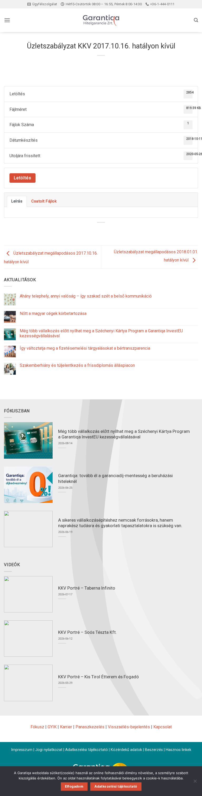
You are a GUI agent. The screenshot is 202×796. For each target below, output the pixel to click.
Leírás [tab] (16, 201)
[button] (7, 20)
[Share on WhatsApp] (82, 231)
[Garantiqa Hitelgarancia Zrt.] (101, 20)
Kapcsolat (162, 726)
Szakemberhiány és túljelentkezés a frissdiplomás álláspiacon (77, 365)
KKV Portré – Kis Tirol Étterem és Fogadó (98, 676)
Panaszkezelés (89, 726)
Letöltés (22, 177)
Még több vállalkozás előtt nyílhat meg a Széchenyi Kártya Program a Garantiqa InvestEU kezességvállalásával (101, 333)
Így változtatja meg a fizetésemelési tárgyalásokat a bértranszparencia (85, 348)
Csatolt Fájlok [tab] (44, 201)
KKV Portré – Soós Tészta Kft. (87, 632)
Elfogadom (74, 786)
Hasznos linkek (178, 750)
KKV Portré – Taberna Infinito (86, 588)
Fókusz (37, 726)
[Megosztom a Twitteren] (101, 231)
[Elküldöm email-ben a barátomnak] (110, 231)
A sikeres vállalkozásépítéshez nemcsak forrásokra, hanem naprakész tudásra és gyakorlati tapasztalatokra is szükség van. (120, 523)
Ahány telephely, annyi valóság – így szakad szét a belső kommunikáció (86, 296)
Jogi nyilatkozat (48, 750)
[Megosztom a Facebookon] (91, 231)
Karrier (66, 726)
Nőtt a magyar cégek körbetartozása (53, 313)
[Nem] (195, 782)
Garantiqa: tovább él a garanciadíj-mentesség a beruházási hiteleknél (115, 478)
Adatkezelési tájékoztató (86, 750)
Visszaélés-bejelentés (129, 726)
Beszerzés (154, 750)
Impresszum (21, 750)
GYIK (52, 726)
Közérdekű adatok (126, 750)
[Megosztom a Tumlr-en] (120, 231)
